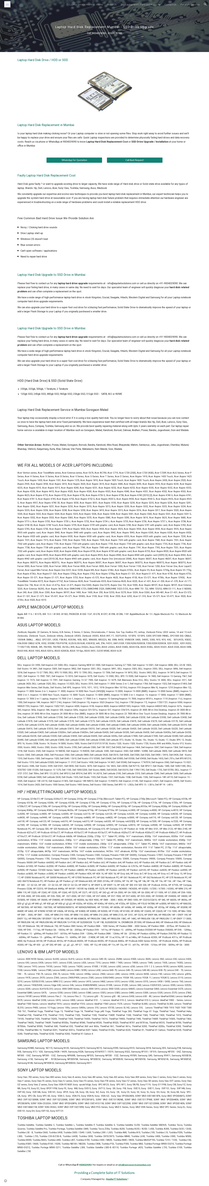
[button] (205, 4)
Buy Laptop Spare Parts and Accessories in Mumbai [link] (139, 4)
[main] (104, 26)
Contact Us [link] (170, 4)
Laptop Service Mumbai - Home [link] (86, 4)
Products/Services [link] (190, 4)
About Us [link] (112, 4)
